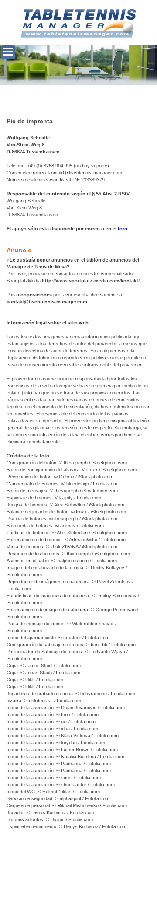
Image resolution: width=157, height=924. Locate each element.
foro (122, 228)
